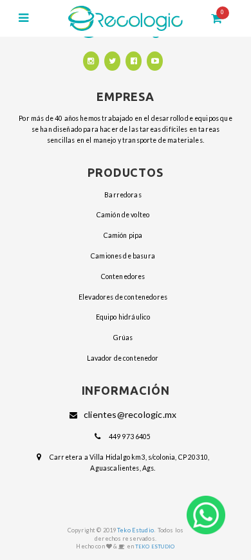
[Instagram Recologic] (91, 61)
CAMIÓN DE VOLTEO (123, 215)
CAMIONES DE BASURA (123, 256)
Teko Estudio (135, 530)
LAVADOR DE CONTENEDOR (122, 358)
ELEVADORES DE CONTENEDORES (123, 297)
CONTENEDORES (123, 276)
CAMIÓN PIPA (123, 235)
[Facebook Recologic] (134, 61)
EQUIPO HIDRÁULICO (123, 317)
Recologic (125, 18)
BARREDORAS (123, 195)
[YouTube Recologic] (155, 61)
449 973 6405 (130, 436)
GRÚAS (123, 337)
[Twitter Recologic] (112, 61)
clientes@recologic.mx (130, 414)
